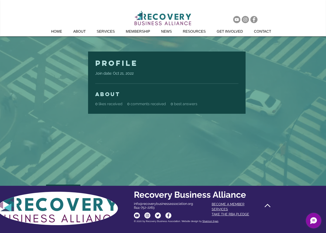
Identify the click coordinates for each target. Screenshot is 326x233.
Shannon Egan (210, 221)
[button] (107, 31)
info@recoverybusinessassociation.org (163, 204)
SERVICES (220, 209)
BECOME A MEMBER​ (228, 204)
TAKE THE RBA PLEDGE (230, 214)
